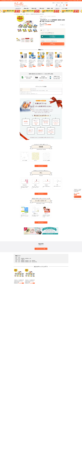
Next (62, 60)
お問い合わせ (58, 2)
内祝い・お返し (17, 257)
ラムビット (71, 0)
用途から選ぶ (26, 8)
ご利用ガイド (54, 2)
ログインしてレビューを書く (41, 248)
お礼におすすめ (34, 261)
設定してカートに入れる (53, 36)
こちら (42, 80)
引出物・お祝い (17, 259)
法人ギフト (58, 8)
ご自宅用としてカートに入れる (52, 44)
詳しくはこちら (41, 165)
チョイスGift (79, 0)
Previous (20, 60)
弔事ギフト (75, 0)
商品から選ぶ (34, 8)
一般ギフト (23, 259)
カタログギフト (18, 8)
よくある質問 (65, 2)
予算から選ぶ (42, 8)
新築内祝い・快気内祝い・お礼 (26, 258)
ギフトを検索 (65, 8)
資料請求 (62, 2)
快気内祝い (33, 260)
